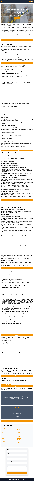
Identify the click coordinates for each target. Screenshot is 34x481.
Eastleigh (3, 442)
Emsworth (18, 436)
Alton (2, 431)
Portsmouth (19, 439)
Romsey (18, 429)
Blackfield (18, 442)
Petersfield (3, 441)
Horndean (3, 444)
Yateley (3, 432)
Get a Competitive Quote (17, 267)
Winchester (3, 438)
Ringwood (19, 445)
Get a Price (17, 150)
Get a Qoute (17, 335)
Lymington (19, 443)
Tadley (3, 429)
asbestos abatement (18, 37)
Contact (31, 1)
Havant (18, 432)
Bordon (3, 435)
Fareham (18, 433)
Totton (18, 435)
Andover (3, 439)
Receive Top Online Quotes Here (17, 386)
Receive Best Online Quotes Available (17, 375)
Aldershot (3, 434)
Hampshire (3, 428)
